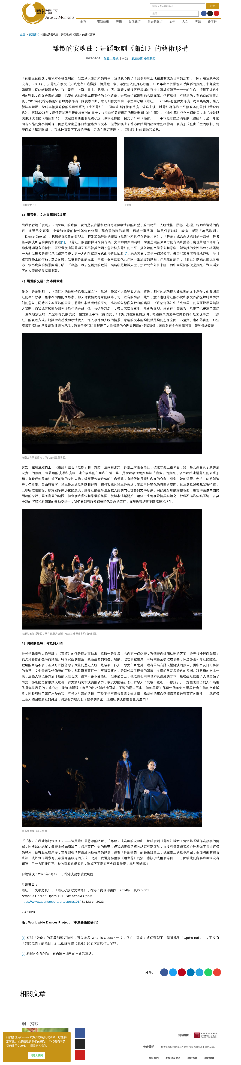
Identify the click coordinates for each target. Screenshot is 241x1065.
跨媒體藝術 (154, 21)
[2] (125, 253)
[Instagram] (210, 13)
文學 (172, 21)
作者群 (212, 21)
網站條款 (192, 1058)
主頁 (83, 21)
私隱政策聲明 (173, 1058)
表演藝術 (103, 21)
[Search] (195, 13)
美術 (119, 21)
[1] (63, 242)
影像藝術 (135, 21)
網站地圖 (209, 1058)
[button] (164, 972)
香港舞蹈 (149, 58)
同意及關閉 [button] (37, 1055)
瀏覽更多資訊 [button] (38, 1045)
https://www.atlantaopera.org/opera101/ (51, 901)
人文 (185, 21)
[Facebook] (204, 13)
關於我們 (154, 1058)
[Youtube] (216, 13)
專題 (198, 21)
